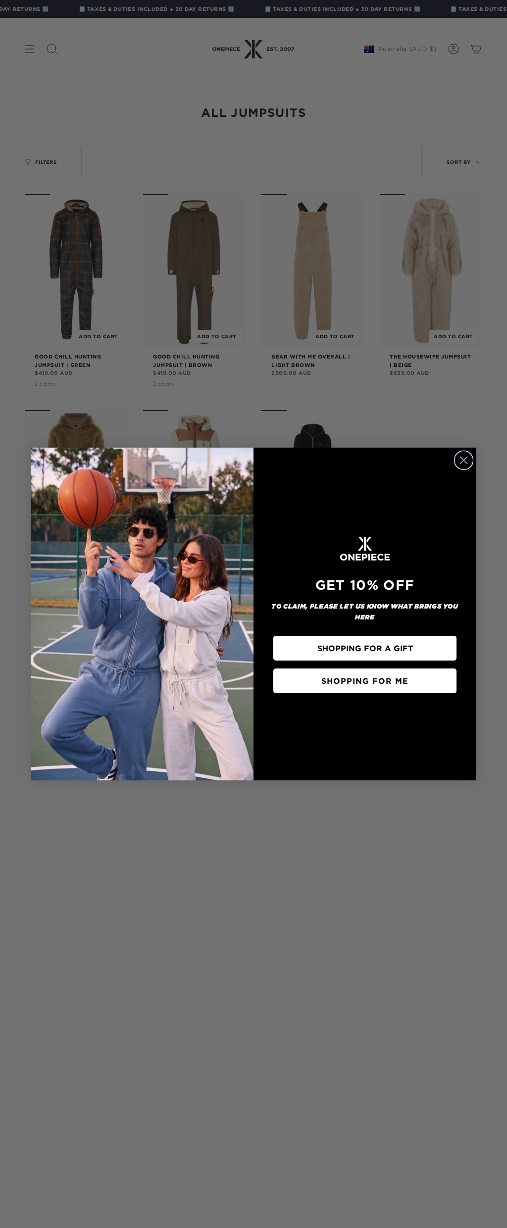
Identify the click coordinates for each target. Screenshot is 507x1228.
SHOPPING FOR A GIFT (365, 648)
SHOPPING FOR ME (364, 680)
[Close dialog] (463, 460)
